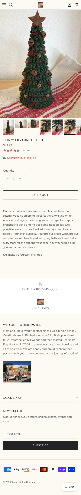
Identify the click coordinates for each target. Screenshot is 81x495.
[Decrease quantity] (6, 178)
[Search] (12, 5)
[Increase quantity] (21, 178)
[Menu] (4, 5)
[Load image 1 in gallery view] (40, 64)
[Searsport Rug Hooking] (40, 5)
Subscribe (40, 445)
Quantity (8, 170)
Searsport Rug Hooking (21, 158)
